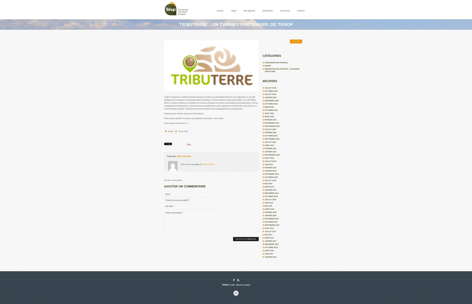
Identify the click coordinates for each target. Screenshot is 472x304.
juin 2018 (269, 203)
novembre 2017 (272, 219)
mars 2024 (269, 107)
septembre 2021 (272, 139)
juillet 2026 (270, 88)
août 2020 (269, 158)
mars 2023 (269, 117)
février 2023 (270, 120)
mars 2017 (269, 238)
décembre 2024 (272, 101)
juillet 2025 (270, 94)
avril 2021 (269, 145)
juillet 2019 (270, 180)
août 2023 (269, 113)
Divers (170, 131)
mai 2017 (268, 235)
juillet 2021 (270, 142)
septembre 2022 (272, 126)
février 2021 (270, 148)
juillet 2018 (270, 200)
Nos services (248, 12)
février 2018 (270, 212)
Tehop (232, 12)
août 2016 (269, 251)
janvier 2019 (270, 190)
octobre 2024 (271, 104)
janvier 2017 (270, 241)
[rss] (238, 280)
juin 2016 (269, 254)
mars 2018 (269, 209)
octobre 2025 (271, 91)
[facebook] (233, 280)
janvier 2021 (270, 152)
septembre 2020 (272, 155)
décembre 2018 (272, 193)
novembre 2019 (272, 174)
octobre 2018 (271, 196)
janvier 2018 (270, 215)
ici (187, 123)
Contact (301, 11)
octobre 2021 (271, 136)
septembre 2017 (272, 225)
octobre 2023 (271, 110)
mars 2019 (269, 187)
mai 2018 (268, 206)
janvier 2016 (270, 257)
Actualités (285, 11)
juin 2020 (269, 164)
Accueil (220, 11)
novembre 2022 (272, 123)
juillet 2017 (270, 231)
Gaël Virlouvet (184, 156)
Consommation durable (276, 63)
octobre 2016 (271, 247)
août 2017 (269, 228)
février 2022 (270, 133)
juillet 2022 (270, 129)
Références (268, 11)
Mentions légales (243, 285)
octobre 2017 (271, 222)
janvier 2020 (270, 171)
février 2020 (270, 168)
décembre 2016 (272, 244)
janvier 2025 (270, 97)
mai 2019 (268, 184)
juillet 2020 (270, 161)
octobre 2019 (271, 177)
